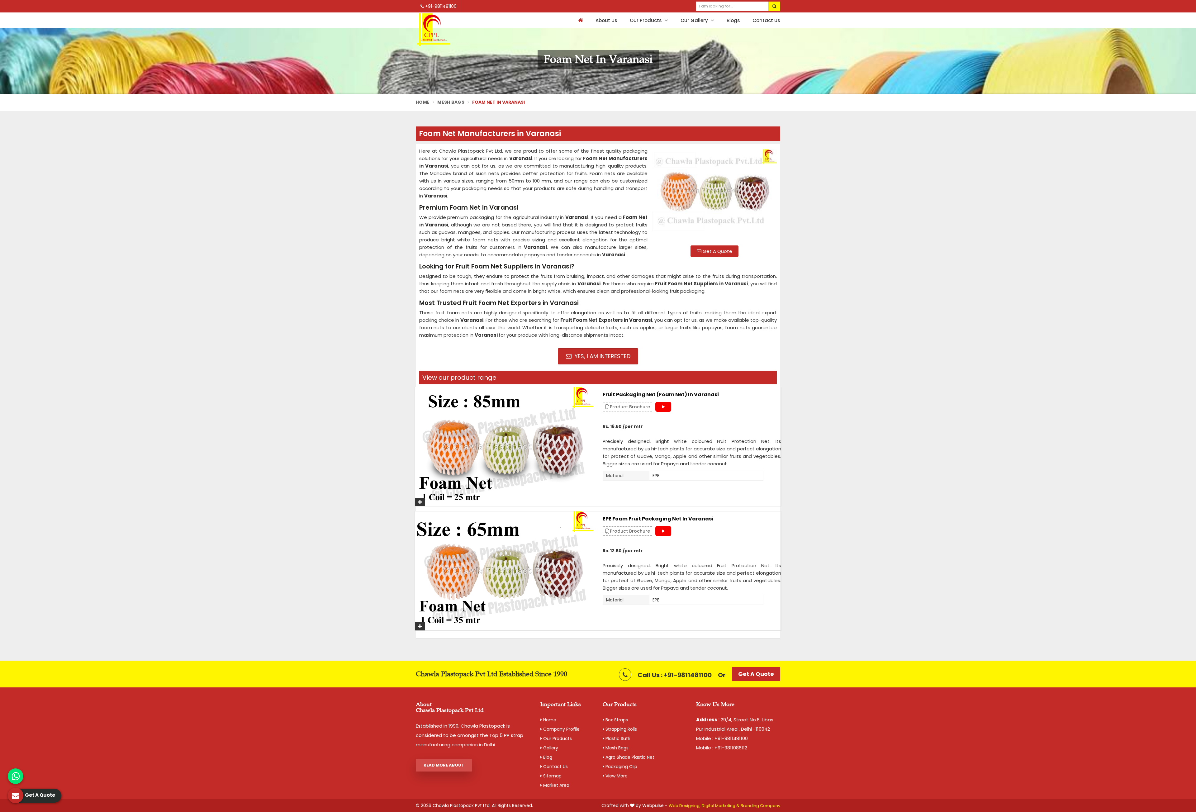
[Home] (579, 20)
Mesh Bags (450, 102)
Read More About (444, 765)
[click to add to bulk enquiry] (420, 502)
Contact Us (766, 20)
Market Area (555, 785)
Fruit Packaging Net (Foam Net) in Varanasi (661, 394)
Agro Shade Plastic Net (629, 757)
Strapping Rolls (620, 729)
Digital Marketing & (720, 806)
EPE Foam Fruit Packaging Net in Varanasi (658, 519)
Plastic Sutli (617, 738)
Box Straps (616, 720)
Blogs (733, 20)
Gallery (550, 748)
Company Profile (561, 729)
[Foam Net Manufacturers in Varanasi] (714, 194)
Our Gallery (695, 20)
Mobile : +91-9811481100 (722, 738)
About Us (606, 20)
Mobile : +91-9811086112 (721, 747)
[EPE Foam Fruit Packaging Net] (504, 570)
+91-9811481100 (440, 6)
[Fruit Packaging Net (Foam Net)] (504, 446)
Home (423, 102)
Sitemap (552, 776)
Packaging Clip (620, 766)
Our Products (646, 20)
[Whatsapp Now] (15, 776)
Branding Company (760, 806)
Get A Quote (716, 251)
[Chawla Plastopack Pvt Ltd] (434, 30)
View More (616, 776)
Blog (547, 757)
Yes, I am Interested (601, 356)
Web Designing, (684, 806)
